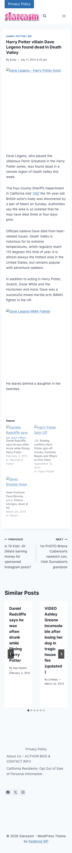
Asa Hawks (20, 667)
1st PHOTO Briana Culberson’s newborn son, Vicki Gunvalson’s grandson (53, 553)
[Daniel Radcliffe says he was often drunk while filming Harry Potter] (18, 432)
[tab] (28, 710)
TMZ (35, 193)
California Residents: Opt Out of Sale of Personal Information (35, 771)
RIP (30, 36)
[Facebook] (8, 792)
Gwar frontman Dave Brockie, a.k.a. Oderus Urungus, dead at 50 (17, 500)
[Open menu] (63, 16)
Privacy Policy (19, 4)
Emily (13, 59)
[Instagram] (23, 792)
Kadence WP (38, 841)
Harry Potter (16, 36)
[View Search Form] (44, 16)
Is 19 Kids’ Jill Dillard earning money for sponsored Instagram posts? (18, 553)
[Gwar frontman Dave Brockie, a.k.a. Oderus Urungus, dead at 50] (18, 483)
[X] (15, 792)
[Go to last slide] (11, 654)
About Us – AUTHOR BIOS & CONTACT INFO (28, 758)
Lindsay (53, 679)
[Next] (61, 654)
